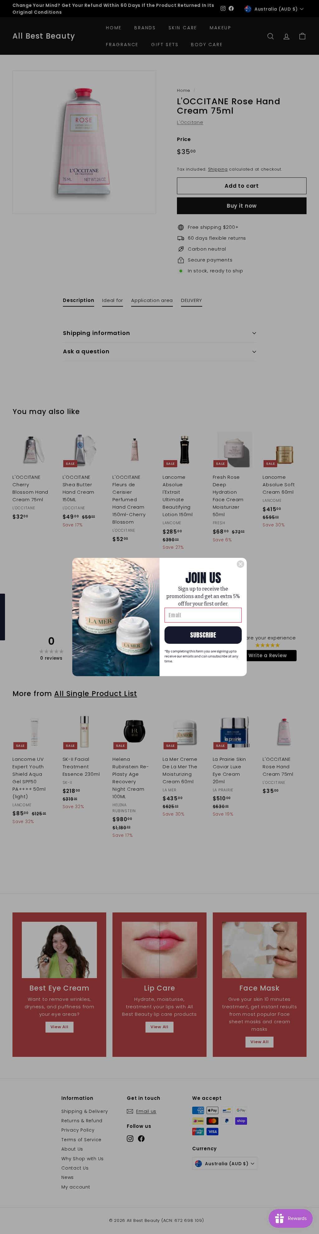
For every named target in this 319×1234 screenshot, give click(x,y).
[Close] (240, 564)
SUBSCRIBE (203, 635)
